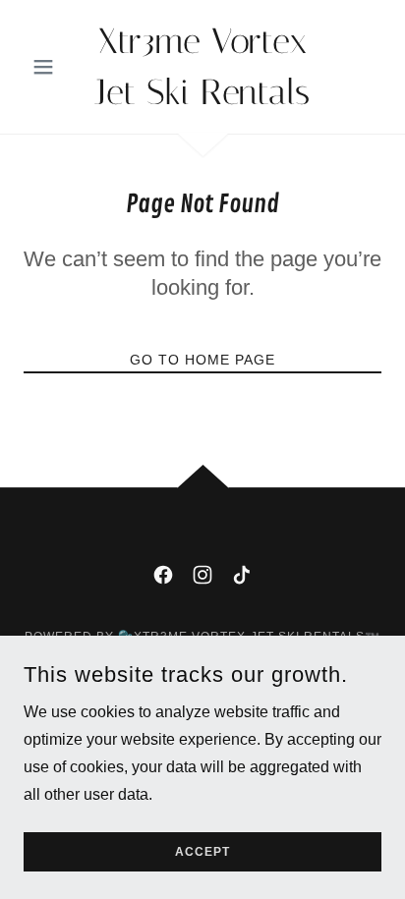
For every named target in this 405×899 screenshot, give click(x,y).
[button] (51, 66)
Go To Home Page (202, 359)
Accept (202, 852)
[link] (203, 67)
